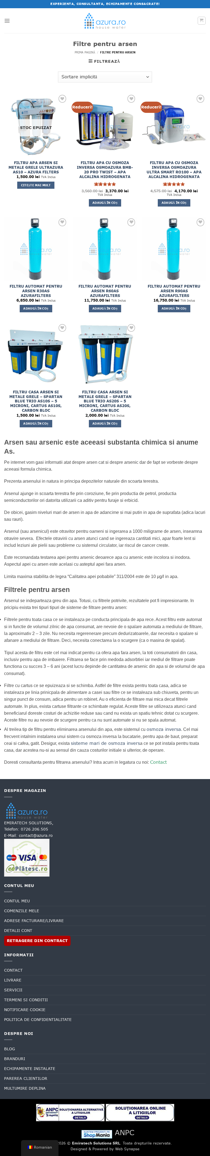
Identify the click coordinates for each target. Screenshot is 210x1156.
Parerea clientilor (25, 1078)
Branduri (14, 1058)
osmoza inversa (164, 729)
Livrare (12, 980)
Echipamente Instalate (29, 1068)
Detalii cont (18, 930)
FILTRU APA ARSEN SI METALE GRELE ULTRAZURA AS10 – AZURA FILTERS (35, 167)
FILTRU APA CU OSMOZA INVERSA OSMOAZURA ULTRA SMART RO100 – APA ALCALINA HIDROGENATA (174, 170)
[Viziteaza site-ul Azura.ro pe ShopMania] (96, 1133)
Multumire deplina (25, 1088)
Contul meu (17, 901)
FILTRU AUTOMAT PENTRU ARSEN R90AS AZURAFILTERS (174, 291)
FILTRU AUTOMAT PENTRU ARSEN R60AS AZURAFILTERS (104, 291)
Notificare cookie (24, 1009)
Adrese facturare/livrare (34, 920)
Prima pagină (85, 52)
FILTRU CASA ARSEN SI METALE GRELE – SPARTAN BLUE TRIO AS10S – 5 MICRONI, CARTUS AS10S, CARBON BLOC (35, 401)
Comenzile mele (21, 911)
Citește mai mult (36, 185)
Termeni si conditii (26, 1000)
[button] (7, 20)
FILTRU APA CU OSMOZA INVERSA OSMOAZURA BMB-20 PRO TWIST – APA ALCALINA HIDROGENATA (105, 170)
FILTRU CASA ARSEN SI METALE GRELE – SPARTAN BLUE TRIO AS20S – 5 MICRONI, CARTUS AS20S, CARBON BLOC (105, 401)
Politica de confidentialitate (38, 1019)
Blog (9, 1049)
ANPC (124, 1132)
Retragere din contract (37, 940)
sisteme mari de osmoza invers (105, 743)
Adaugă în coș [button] (105, 203)
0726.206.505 (34, 829)
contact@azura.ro (36, 835)
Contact (158, 762)
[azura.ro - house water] (105, 21)
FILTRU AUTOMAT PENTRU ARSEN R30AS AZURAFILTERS (36, 291)
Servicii (13, 990)
